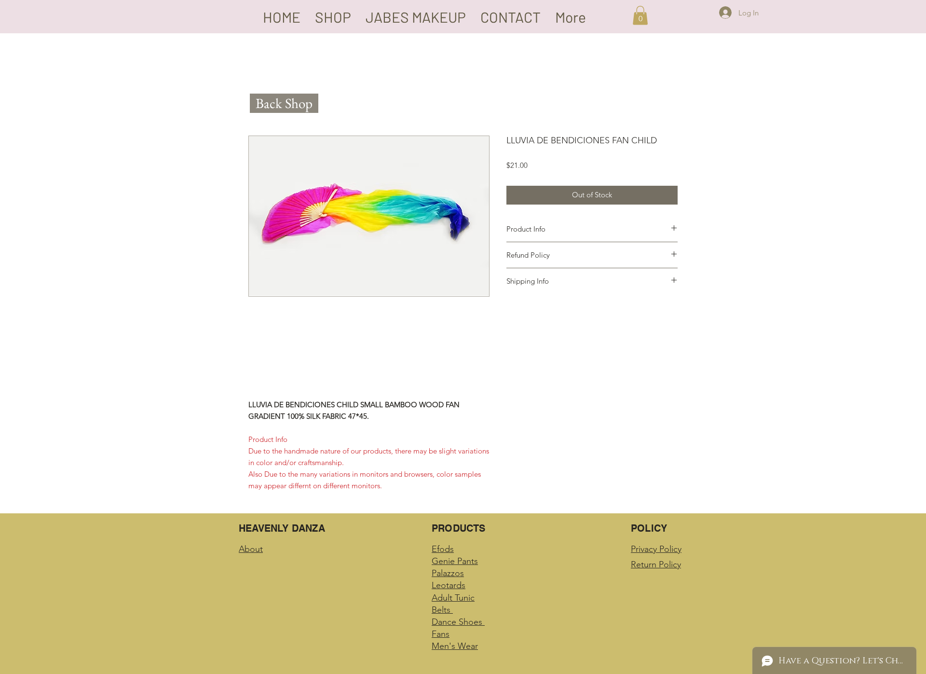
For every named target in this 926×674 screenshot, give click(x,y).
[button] (640, 15)
